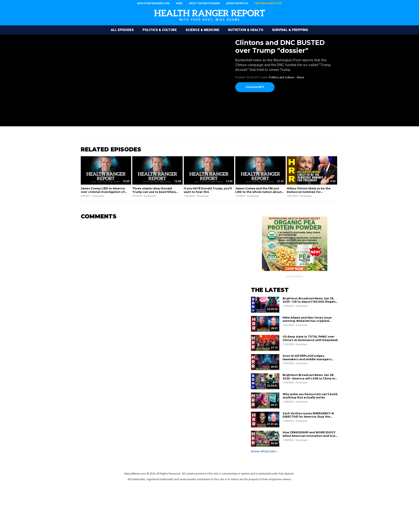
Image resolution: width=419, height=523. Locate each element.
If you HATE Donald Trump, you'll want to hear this (208, 190)
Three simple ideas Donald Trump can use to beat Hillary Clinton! (154, 192)
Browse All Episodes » (264, 451)
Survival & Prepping (290, 30)
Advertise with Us (237, 3)
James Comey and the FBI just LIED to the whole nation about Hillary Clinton (258, 192)
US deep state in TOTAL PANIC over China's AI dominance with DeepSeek (310, 338)
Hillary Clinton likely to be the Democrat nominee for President (309, 192)
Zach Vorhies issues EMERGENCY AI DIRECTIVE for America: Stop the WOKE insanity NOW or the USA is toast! (308, 418)
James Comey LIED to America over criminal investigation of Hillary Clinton (103, 192)
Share (300, 77)
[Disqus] (159, 277)
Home (179, 3)
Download (98, 196)
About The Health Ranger (204, 3)
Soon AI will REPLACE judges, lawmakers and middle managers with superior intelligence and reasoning (307, 361)
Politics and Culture (281, 77)
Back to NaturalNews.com (153, 3)
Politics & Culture (160, 30)
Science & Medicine (202, 30)
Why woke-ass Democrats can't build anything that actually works (310, 396)
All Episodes (122, 30)
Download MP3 (255, 87)
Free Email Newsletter (268, 3)
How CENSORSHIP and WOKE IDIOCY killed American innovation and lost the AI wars (309, 436)
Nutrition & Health (245, 30)
